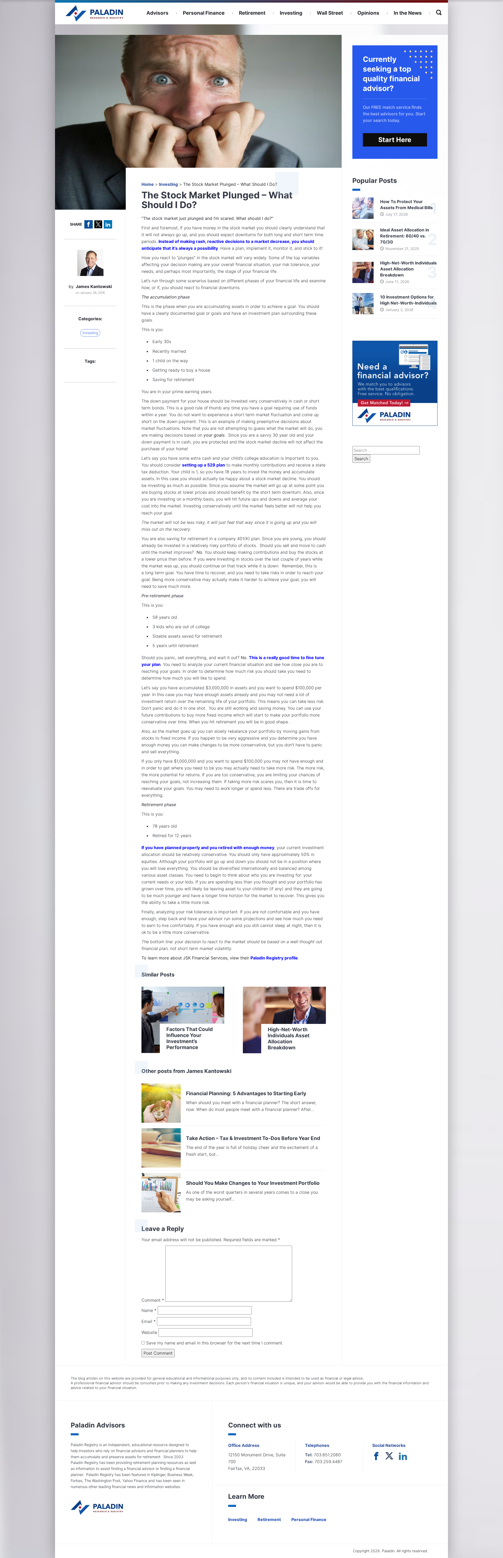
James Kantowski (94, 286)
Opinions (368, 13)
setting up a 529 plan (203, 465)
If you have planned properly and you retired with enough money (207, 847)
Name (148, 1310)
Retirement (252, 13)
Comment (152, 1300)
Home (147, 184)
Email (148, 1321)
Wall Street (330, 13)
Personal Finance (204, 13)
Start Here (394, 140)
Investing (291, 13)
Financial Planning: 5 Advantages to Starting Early (246, 1093)
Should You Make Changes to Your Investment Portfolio (253, 1183)
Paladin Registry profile (274, 957)
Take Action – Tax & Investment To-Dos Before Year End (253, 1138)
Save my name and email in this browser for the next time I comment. (214, 1342)
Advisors (157, 13)
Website (149, 1332)
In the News (408, 13)
